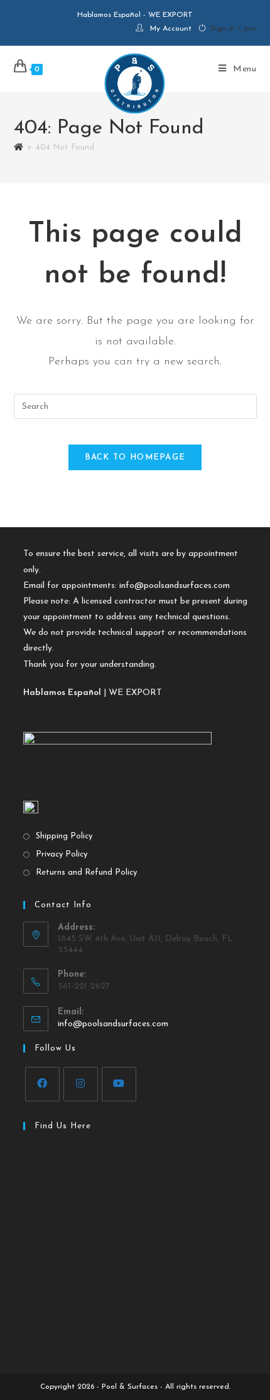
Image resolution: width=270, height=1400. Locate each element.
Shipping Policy (64, 836)
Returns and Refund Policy (86, 872)
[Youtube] (119, 1084)
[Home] (18, 147)
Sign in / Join (233, 29)
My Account (171, 29)
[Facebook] (42, 1084)
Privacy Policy (61, 854)
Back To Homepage (135, 457)
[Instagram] (80, 1084)
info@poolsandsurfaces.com (174, 585)
